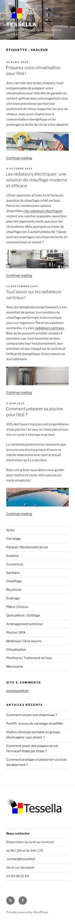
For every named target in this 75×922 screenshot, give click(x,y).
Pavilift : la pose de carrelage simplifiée (34, 723)
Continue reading (19, 158)
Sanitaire (13, 573)
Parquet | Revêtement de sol (27, 547)
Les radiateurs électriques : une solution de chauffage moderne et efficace (36, 180)
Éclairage (13, 598)
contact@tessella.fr (20, 859)
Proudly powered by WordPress (27, 912)
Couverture (14, 564)
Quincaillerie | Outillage (23, 615)
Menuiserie (14, 666)
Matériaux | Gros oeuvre (23, 641)
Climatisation (16, 650)
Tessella (21, 24)
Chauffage (14, 581)
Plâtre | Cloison (17, 607)
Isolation (12, 556)
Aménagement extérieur (24, 624)
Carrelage (13, 539)
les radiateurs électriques (43, 211)
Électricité (13, 590)
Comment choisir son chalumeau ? (31, 715)
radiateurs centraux (49, 328)
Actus (10, 530)
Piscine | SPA (15, 632)
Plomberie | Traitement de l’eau (29, 658)
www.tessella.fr (17, 691)
